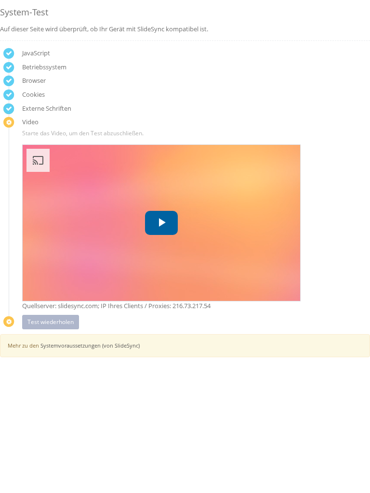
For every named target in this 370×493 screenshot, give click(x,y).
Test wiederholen (50, 322)
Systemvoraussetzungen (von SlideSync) (90, 345)
